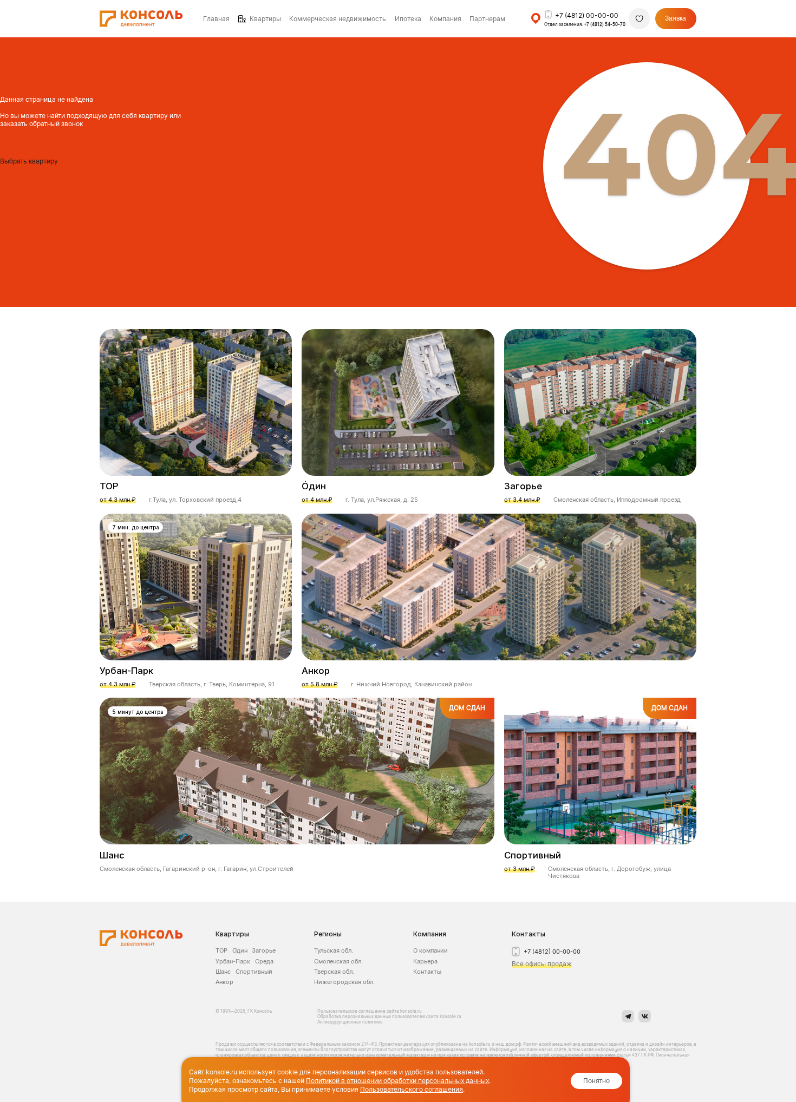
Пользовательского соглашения (411, 1089)
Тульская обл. (333, 950)
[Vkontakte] (644, 1016)
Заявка (675, 18)
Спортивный (254, 971)
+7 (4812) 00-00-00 (586, 15)
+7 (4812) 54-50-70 (604, 24)
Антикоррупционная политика (350, 1022)
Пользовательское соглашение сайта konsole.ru (370, 1011)
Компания (429, 934)
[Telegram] (628, 1016)
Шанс (223, 971)
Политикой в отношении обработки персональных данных (397, 1081)
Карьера (425, 961)
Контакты (427, 971)
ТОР (221, 950)
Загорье (264, 950)
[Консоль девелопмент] (141, 938)
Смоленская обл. (338, 961)
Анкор (224, 982)
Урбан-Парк (233, 961)
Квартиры (265, 19)
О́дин (239, 950)
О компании (430, 950)
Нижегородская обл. (344, 982)
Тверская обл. (334, 971)
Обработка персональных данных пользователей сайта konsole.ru (389, 1016)
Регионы (328, 934)
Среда (264, 961)
